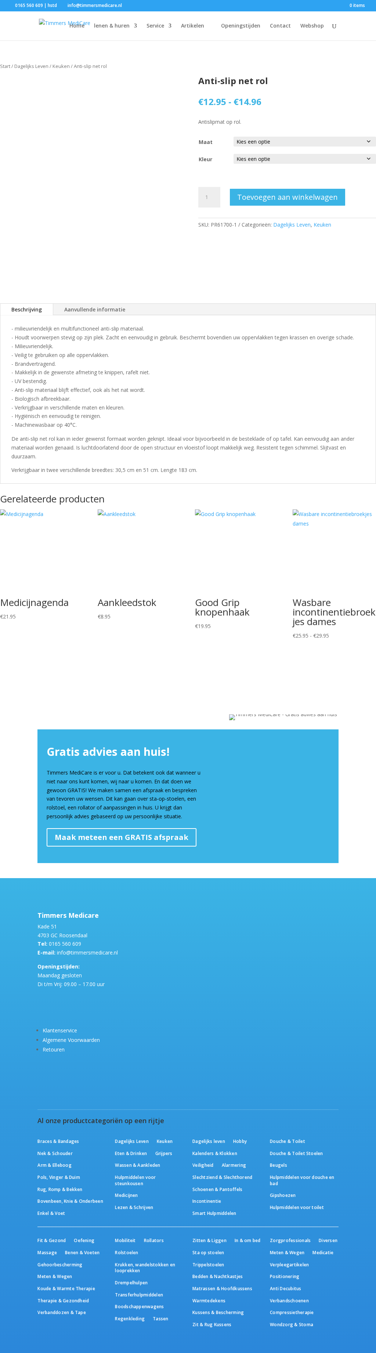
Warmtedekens (208, 1300)
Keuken (61, 66)
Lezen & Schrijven (134, 1207)
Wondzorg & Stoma (291, 1324)
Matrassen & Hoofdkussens (222, 1288)
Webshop (312, 26)
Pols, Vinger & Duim (58, 1177)
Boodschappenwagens (139, 1306)
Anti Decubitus (285, 1288)
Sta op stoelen (208, 1252)
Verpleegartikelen (289, 1264)
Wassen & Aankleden (137, 1165)
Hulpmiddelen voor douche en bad (302, 1180)
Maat (206, 141)
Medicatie (322, 1252)
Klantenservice (60, 1030)
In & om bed (248, 1240)
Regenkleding (130, 1318)
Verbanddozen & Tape (61, 1312)
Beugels (278, 1165)
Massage (47, 1252)
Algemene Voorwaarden (71, 1039)
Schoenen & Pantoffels (217, 1189)
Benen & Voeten (82, 1252)
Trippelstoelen (208, 1264)
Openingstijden (240, 26)
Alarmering (234, 1165)
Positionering (284, 1276)
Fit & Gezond (51, 1240)
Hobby (240, 1141)
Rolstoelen (126, 1252)
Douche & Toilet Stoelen (296, 1153)
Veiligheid (202, 1165)
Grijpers (164, 1153)
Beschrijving (26, 309)
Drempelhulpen (131, 1282)
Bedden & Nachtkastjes (217, 1276)
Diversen (328, 1240)
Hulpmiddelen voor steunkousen (135, 1180)
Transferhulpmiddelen (139, 1295)
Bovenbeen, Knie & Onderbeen (70, 1201)
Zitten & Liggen (209, 1240)
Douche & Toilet (287, 1141)
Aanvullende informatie (94, 309)
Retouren (54, 1049)
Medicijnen (126, 1195)
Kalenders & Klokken (214, 1153)
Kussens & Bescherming (218, 1312)
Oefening (84, 1240)
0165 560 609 (65, 943)
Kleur (205, 159)
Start (5, 66)
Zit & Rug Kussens (211, 1324)
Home (76, 26)
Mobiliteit (125, 1240)
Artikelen (192, 26)
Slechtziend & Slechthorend (222, 1177)
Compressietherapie (292, 1312)
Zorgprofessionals (290, 1240)
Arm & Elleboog (54, 1165)
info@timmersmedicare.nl (87, 952)
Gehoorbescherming (59, 1264)
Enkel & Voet (51, 1213)
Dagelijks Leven (31, 66)
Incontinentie (206, 1201)
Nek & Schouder (54, 1153)
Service (155, 26)
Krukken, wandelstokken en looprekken (145, 1268)
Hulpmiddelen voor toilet (297, 1207)
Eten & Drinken (131, 1153)
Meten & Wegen (54, 1276)
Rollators (154, 1240)
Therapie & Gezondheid (63, 1300)
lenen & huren (112, 26)
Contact (280, 26)
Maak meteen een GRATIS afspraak (121, 837)
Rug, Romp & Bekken (59, 1189)
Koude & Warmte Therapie (66, 1288)
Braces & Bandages (58, 1141)
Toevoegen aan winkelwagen (287, 197)
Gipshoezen (283, 1195)
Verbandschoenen (289, 1300)
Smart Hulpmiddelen (214, 1213)
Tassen (160, 1318)
